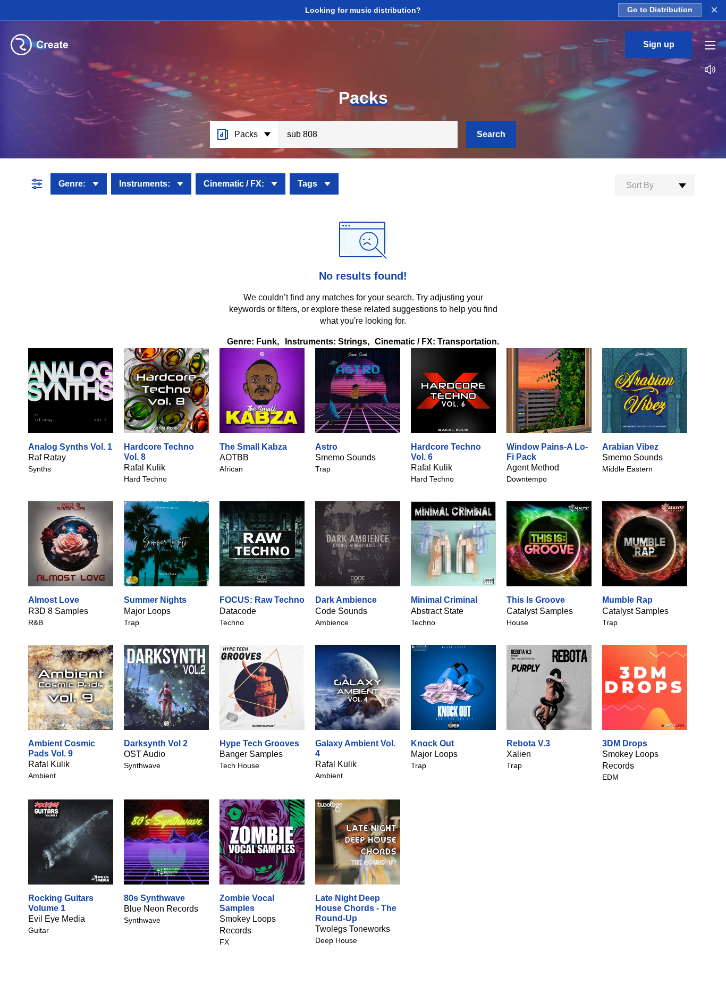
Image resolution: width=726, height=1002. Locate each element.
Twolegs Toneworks (352, 928)
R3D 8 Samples (58, 611)
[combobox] (655, 185)
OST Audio (144, 754)
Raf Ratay (47, 457)
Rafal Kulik (144, 467)
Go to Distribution (660, 10)
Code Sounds (341, 611)
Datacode (238, 611)
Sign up (658, 44)
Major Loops (147, 611)
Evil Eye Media (56, 918)
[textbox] (654, 185)
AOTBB (234, 457)
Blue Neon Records (161, 908)
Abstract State (437, 611)
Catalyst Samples (539, 611)
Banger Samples (251, 754)
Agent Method (532, 467)
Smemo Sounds (345, 457)
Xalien (518, 754)
